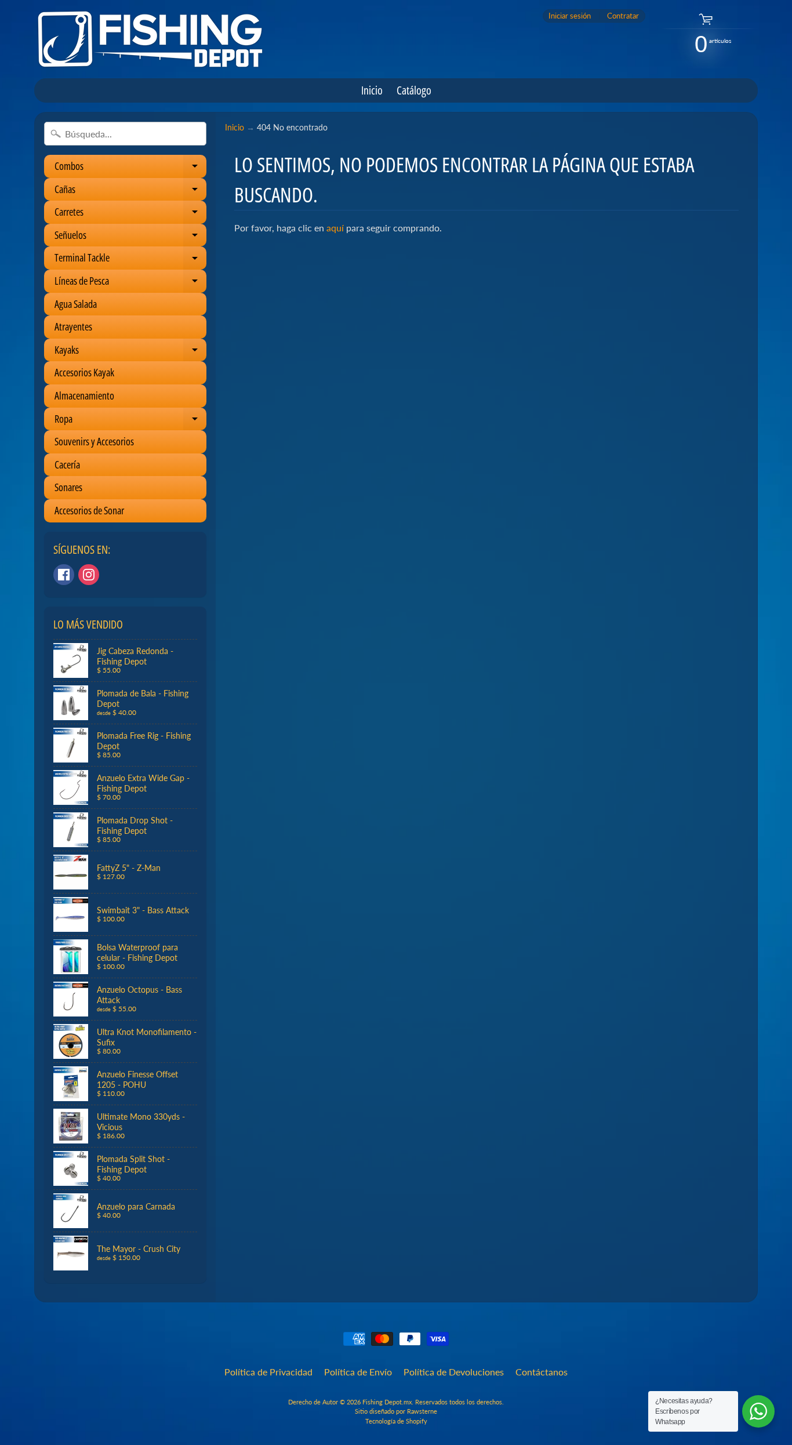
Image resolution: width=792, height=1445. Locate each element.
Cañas (130, 191)
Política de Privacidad (268, 1371)
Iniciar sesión (569, 16)
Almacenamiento (84, 395)
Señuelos (130, 237)
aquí (335, 227)
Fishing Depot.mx (387, 1402)
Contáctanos (541, 1371)
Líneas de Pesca (130, 283)
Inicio (372, 90)
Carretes (130, 214)
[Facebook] (63, 574)
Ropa (130, 421)
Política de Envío (358, 1371)
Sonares (68, 487)
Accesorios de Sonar (89, 510)
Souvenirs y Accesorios (94, 441)
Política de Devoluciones (454, 1371)
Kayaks (130, 352)
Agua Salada (76, 304)
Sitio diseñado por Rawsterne (396, 1411)
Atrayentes (73, 326)
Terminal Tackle (130, 260)
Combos (130, 168)
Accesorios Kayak (84, 372)
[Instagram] (88, 574)
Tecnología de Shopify (396, 1421)
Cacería (67, 464)
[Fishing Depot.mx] (150, 39)
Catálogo (414, 90)
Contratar (623, 16)
